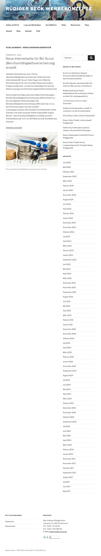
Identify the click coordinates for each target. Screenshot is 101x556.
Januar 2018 (68, 454)
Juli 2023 (66, 236)
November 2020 (69, 334)
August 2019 (68, 375)
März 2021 (67, 315)
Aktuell (9, 31)
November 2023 (69, 227)
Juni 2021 (66, 301)
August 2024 (68, 199)
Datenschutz (10, 526)
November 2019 (69, 366)
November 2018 (69, 412)
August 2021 (68, 297)
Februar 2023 (68, 250)
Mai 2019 (66, 389)
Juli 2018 (66, 426)
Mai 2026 (67, 167)
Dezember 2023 (69, 223)
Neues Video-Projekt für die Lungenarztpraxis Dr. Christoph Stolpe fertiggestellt (78, 145)
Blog (18, 31)
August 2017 (68, 477)
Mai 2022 (66, 269)
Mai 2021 (66, 306)
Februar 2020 (68, 357)
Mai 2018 (66, 436)
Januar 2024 (68, 218)
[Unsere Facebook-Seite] (44, 538)
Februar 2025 (68, 186)
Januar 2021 (68, 324)
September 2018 (69, 422)
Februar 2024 (68, 213)
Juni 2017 (66, 486)
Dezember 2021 (69, 283)
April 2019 (67, 394)
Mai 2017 (66, 491)
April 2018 (67, 440)
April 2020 (67, 348)
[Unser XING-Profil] (54, 538)
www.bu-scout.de (14, 127)
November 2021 (69, 287)
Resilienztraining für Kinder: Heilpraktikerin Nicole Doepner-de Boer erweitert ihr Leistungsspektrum (78, 93)
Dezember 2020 (69, 329)
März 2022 (67, 278)
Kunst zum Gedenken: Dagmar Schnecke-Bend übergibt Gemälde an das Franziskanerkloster (78, 76)
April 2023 (67, 241)
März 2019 (67, 399)
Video (63, 25)
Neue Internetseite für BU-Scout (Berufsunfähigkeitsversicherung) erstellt (30, 63)
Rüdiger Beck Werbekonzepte (49, 8)
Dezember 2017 (69, 459)
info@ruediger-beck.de (58, 531)
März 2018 (67, 445)
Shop (87, 25)
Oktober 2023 (68, 232)
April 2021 (67, 311)
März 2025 (67, 181)
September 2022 (69, 260)
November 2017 (69, 463)
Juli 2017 (66, 482)
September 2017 (69, 473)
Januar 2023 (68, 255)
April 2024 (67, 209)
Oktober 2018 (68, 417)
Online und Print (12, 25)
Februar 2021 (68, 320)
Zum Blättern (51, 25)
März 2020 (67, 352)
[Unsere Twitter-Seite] (47, 538)
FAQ (38, 31)
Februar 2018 (68, 449)
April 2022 (67, 273)
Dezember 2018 (69, 408)
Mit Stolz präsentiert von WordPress (31, 550)
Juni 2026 (67, 162)
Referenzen (75, 25)
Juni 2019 (67, 385)
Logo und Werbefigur (32, 25)
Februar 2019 (68, 403)
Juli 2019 (66, 380)
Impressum (9, 521)
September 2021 (69, 292)
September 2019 (69, 371)
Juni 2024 (67, 204)
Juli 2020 (66, 343)
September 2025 (69, 176)
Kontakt (28, 31)
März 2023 (67, 246)
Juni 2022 (67, 264)
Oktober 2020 (68, 338)
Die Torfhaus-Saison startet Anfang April (79, 116)
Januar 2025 (68, 190)
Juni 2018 (67, 431)
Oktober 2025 (68, 172)
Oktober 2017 (68, 468)
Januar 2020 (68, 362)
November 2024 (69, 195)
